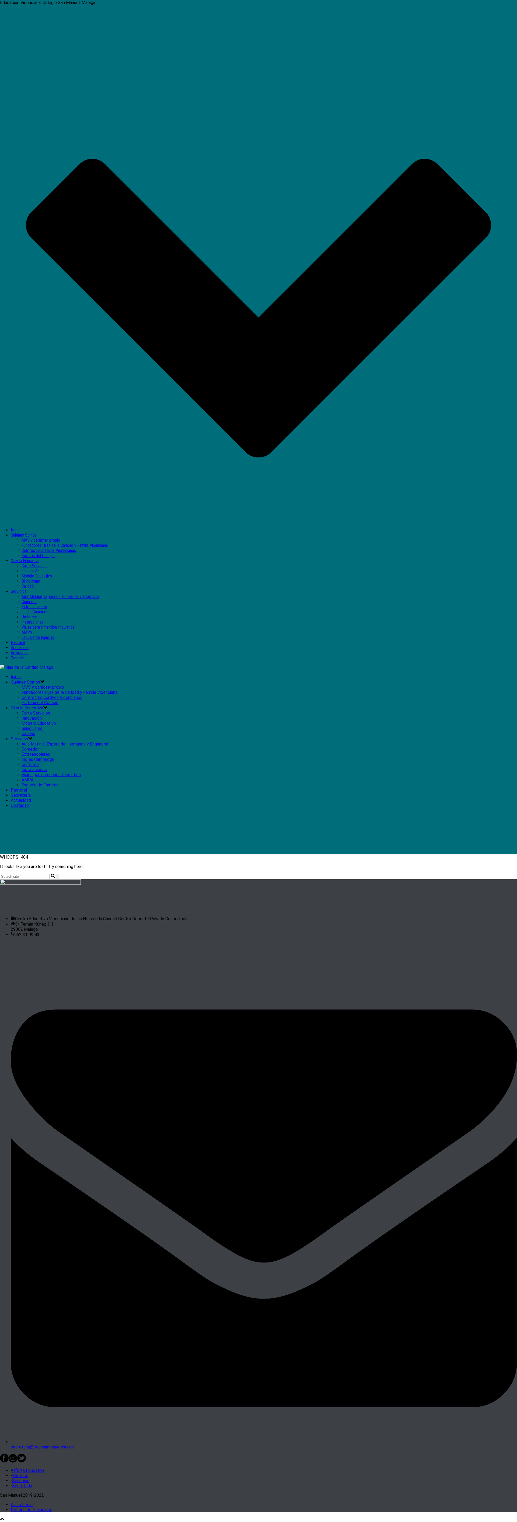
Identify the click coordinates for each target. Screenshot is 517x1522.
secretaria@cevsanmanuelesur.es (42, 1447)
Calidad (28, 586)
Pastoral (18, 642)
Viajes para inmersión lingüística (48, 627)
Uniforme (29, 617)
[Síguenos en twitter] (21, 1461)
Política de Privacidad (31, 1509)
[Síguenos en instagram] (13, 1461)
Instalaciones (33, 622)
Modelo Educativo (37, 576)
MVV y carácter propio (41, 540)
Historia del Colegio (38, 555)
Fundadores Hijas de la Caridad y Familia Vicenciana (65, 545)
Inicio (15, 530)
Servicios (18, 591)
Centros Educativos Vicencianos (49, 550)
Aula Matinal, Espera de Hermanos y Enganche (60, 596)
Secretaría (20, 647)
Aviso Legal (22, 1504)
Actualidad (20, 652)
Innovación (30, 570)
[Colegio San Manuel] (26, 667)
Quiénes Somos (24, 535)
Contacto (19, 657)
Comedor (29, 601)
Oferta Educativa (25, 560)
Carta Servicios (34, 565)
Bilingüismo (31, 581)
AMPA (27, 632)
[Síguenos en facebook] (4, 1461)
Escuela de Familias (38, 637)
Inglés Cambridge (36, 611)
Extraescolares (34, 606)
